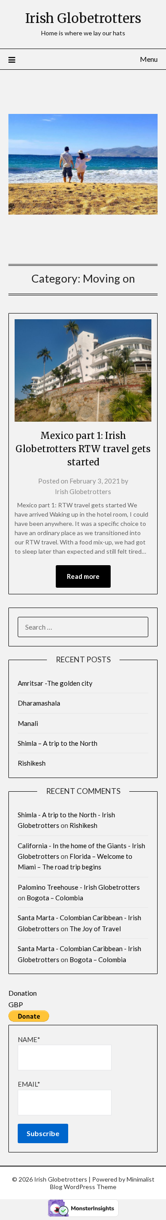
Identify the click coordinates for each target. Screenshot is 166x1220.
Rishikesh (32, 763)
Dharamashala (39, 703)
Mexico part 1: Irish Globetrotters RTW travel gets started (83, 449)
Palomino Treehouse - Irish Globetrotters (79, 887)
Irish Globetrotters (83, 18)
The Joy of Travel (95, 929)
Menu (149, 59)
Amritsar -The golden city (55, 683)
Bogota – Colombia (55, 898)
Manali (28, 723)
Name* (29, 1039)
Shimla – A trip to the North (57, 743)
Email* (29, 1084)
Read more (83, 576)
